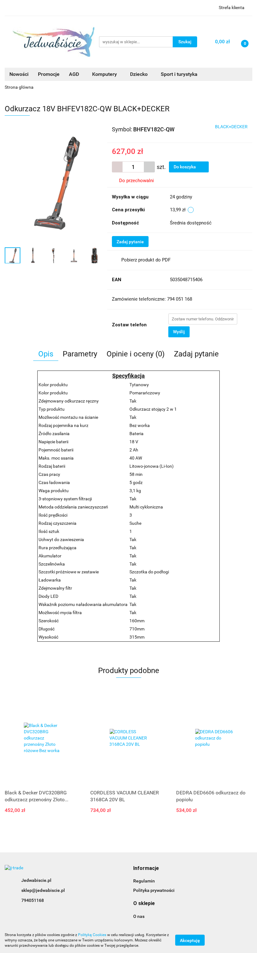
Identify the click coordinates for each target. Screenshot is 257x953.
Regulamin (144, 880)
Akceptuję (190, 940)
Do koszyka (185, 166)
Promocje (49, 74)
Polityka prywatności (154, 890)
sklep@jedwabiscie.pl (43, 890)
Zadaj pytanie (130, 241)
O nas (138, 916)
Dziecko (139, 74)
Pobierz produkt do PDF (145, 260)
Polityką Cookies (92, 935)
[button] (146, 868)
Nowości (19, 74)
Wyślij (179, 331)
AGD (74, 74)
